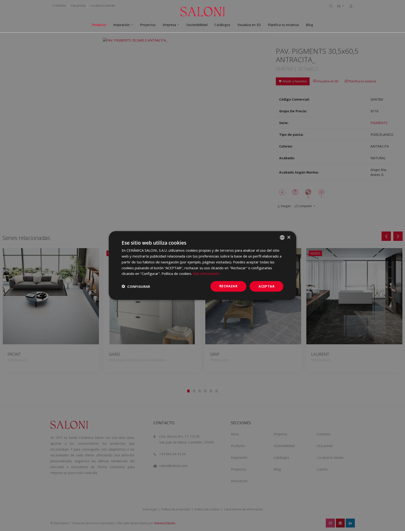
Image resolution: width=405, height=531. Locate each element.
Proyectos (148, 25)
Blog (309, 25)
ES (339, 6)
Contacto (59, 5)
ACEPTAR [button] (266, 286)
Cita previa (78, 5)
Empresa (169, 25)
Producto (99, 25)
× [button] (288, 237)
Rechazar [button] (228, 286)
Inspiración (121, 25)
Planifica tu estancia (283, 25)
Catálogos (222, 25)
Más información (206, 273)
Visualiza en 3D (249, 25)
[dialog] (202, 265)
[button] (136, 286)
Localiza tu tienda (102, 5)
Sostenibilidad (196, 25)
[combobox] (282, 237)
